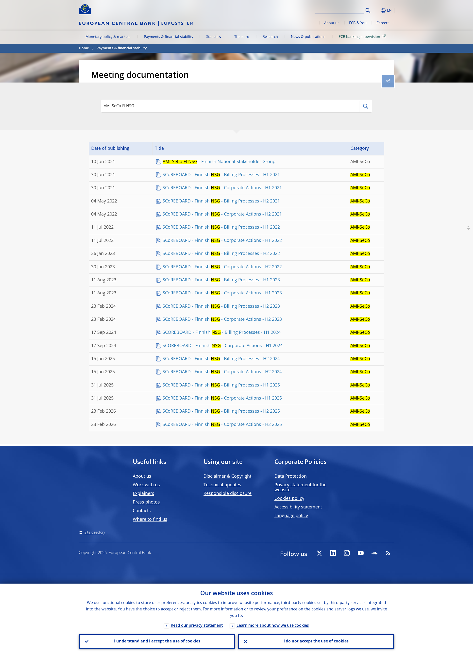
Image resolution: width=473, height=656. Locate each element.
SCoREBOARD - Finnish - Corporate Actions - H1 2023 (222, 293)
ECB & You (358, 23)
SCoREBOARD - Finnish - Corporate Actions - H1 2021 (222, 188)
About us (331, 23)
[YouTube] (361, 553)
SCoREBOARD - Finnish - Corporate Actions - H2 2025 (222, 424)
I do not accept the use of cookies (316, 641)
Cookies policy (289, 498)
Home (84, 48)
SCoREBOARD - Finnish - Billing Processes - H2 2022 (221, 254)
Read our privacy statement (197, 626)
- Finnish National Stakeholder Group (219, 162)
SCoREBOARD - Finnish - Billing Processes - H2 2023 (221, 306)
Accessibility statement (298, 507)
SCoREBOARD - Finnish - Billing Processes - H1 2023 (221, 280)
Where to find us (150, 519)
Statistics (213, 37)
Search (368, 10)
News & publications (308, 37)
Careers (382, 23)
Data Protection (290, 476)
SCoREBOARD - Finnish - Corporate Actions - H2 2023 (222, 319)
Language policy (291, 516)
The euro (241, 37)
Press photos (146, 502)
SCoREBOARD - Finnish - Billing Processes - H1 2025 (221, 385)
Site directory (94, 532)
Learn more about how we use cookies (272, 626)
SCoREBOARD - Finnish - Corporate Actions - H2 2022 (222, 267)
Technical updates (222, 485)
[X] (319, 553)
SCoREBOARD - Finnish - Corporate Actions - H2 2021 (222, 214)
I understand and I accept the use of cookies (157, 641)
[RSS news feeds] (388, 553)
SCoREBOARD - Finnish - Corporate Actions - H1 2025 (222, 398)
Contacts (142, 511)
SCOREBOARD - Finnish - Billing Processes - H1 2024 (222, 332)
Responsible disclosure (227, 493)
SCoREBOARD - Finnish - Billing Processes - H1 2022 (221, 227)
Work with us (146, 485)
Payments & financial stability (168, 37)
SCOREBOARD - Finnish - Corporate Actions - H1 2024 (223, 346)
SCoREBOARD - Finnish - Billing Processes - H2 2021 (221, 201)
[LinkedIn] (333, 553)
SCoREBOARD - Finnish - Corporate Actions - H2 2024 (222, 372)
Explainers (143, 493)
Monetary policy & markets (108, 37)
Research (270, 37)
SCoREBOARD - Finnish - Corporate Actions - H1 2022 (222, 240)
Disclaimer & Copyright (227, 476)
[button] (377, 10)
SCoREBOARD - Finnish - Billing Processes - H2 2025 (221, 411)
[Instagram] (347, 553)
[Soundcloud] (374, 553)
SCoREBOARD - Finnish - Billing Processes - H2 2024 (221, 359)
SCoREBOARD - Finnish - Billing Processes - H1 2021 (221, 175)
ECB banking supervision (359, 37)
